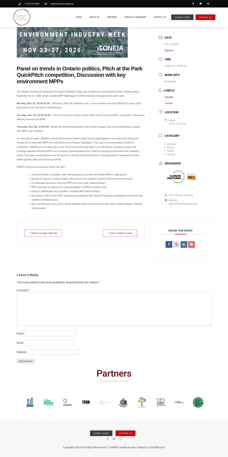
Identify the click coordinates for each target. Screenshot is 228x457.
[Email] (191, 244)
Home (79, 17)
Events (170, 147)
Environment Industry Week (124, 91)
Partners (112, 17)
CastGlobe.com (156, 447)
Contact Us (160, 17)
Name (20, 333)
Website (21, 352)
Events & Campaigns (135, 17)
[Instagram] (208, 3)
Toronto (171, 154)
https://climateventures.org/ (183, 203)
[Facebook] (193, 3)
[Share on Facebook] (169, 244)
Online (170, 151)
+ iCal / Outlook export (120, 233)
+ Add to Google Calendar (43, 233)
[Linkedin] (184, 244)
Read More (171, 81)
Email (20, 342)
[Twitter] (200, 3)
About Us (94, 17)
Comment (23, 290)
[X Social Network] (176, 244)
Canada (171, 144)
